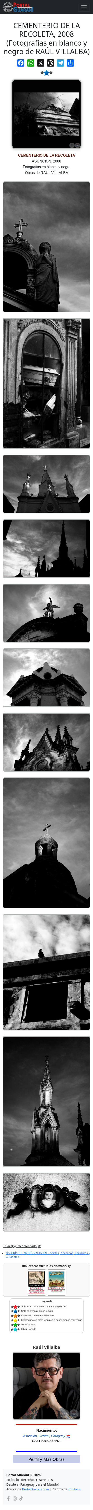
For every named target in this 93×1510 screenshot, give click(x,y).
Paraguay (58, 1436)
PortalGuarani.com (35, 1489)
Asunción (30, 1436)
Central (44, 1436)
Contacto (74, 1489)
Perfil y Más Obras (46, 1459)
